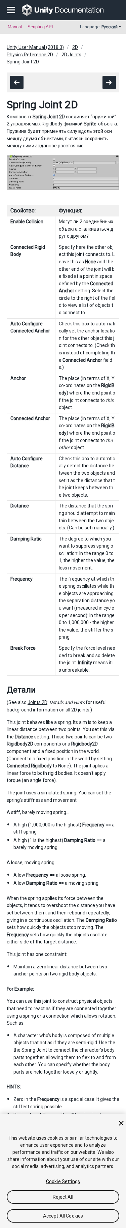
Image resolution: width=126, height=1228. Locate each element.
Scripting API (40, 26)
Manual (15, 26)
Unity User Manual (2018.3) (35, 47)
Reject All (63, 1197)
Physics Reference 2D (30, 54)
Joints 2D (37, 702)
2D (75, 47)
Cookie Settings (63, 1181)
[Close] (121, 1123)
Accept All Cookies (63, 1216)
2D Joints (71, 54)
